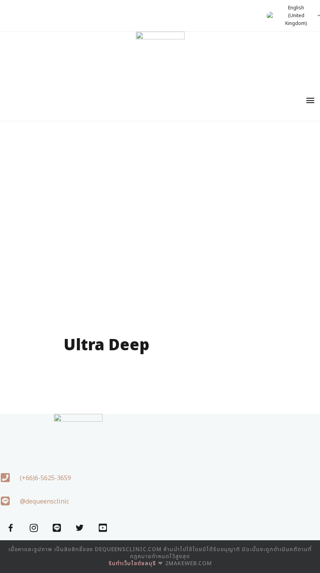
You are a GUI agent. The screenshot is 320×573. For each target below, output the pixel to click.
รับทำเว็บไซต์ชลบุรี (132, 563)
